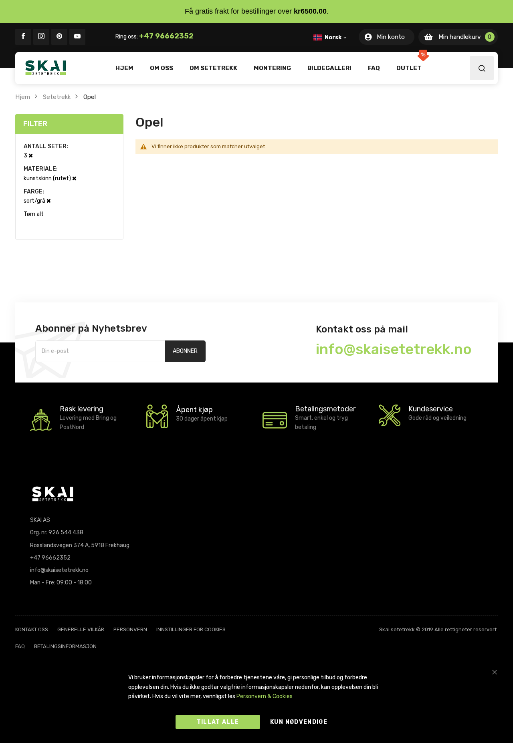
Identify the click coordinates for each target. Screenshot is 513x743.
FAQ (20, 646)
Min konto (391, 36)
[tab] (69, 124)
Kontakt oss (31, 629)
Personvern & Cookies (264, 696)
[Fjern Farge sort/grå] (48, 200)
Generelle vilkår (80, 629)
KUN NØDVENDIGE (298, 722)
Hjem (22, 97)
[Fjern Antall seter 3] (30, 155)
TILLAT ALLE (218, 722)
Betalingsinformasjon (65, 646)
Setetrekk (57, 97)
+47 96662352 (166, 36)
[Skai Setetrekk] (45, 67)
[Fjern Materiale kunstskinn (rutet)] (74, 178)
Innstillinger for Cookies (191, 629)
